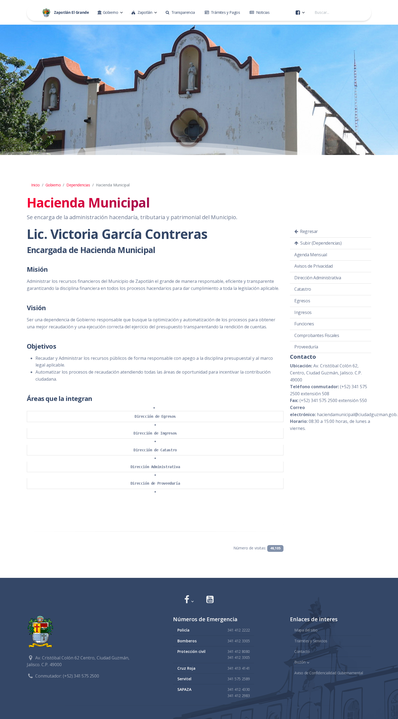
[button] (189, 600)
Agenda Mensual (310, 255)
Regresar (308, 231)
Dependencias (78, 184)
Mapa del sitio (305, 630)
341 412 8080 (238, 651)
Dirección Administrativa (155, 467)
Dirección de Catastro (155, 450)
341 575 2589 (238, 678)
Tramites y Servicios (310, 640)
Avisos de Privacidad (313, 266)
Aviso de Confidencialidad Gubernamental (328, 672)
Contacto (302, 651)
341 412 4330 (238, 689)
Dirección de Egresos (155, 416)
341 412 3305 (238, 640)
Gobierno (53, 184)
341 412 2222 (238, 630)
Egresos (302, 301)
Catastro (302, 289)
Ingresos (303, 312)
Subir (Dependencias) (320, 243)
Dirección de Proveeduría (155, 483)
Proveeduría (306, 347)
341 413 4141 (238, 668)
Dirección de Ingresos (155, 433)
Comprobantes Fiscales (316, 335)
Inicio (35, 184)
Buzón (300, 662)
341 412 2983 (238, 695)
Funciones (304, 324)
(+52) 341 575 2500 (81, 676)
